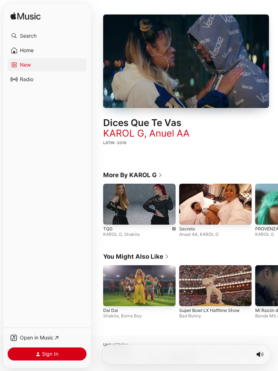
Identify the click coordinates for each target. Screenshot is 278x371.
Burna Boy (131, 315)
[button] (47, 36)
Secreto (187, 228)
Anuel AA (169, 133)
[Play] (186, 61)
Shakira (132, 234)
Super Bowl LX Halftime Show (209, 310)
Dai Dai (110, 310)
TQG (108, 228)
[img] (25, 16)
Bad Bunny (190, 315)
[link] (133, 175)
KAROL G (123, 133)
